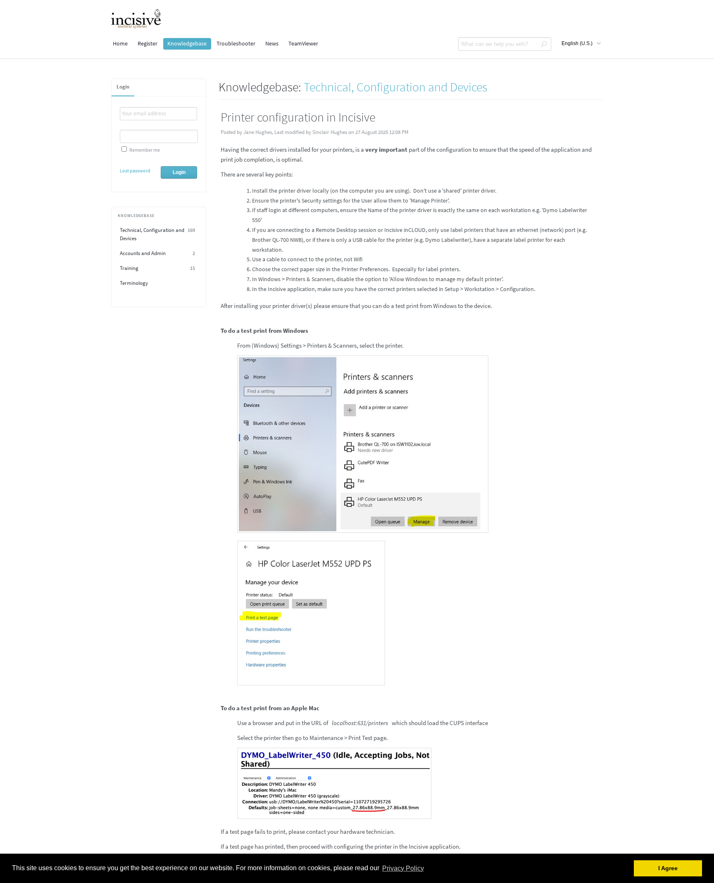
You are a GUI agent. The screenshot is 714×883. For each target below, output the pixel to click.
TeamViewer (303, 43)
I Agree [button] (668, 868)
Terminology (134, 282)
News (271, 43)
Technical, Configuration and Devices (157, 234)
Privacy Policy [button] (403, 868)
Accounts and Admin (157, 253)
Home (120, 43)
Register (147, 43)
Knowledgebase (187, 43)
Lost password (135, 170)
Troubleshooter (236, 43)
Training (157, 268)
